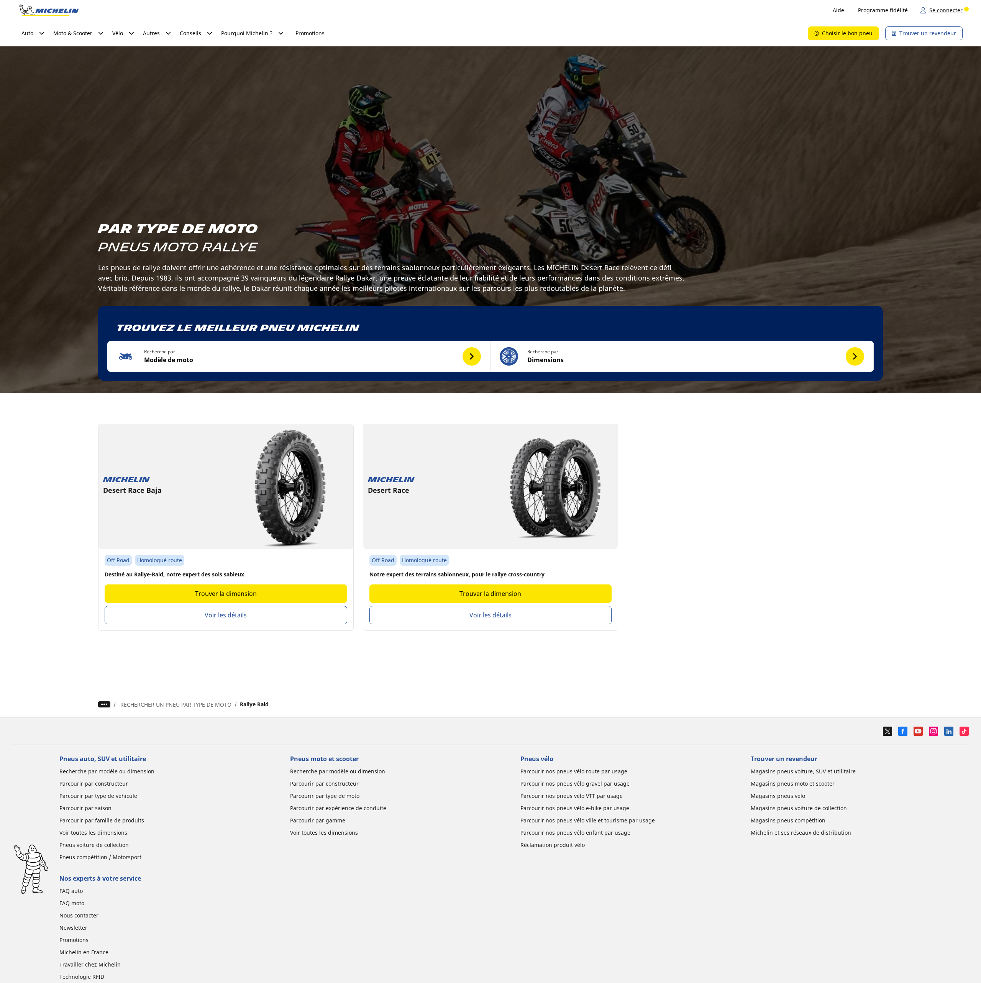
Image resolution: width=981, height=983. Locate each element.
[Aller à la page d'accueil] (49, 10)
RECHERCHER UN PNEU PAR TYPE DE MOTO (175, 704)
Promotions (310, 33)
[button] (298, 356)
